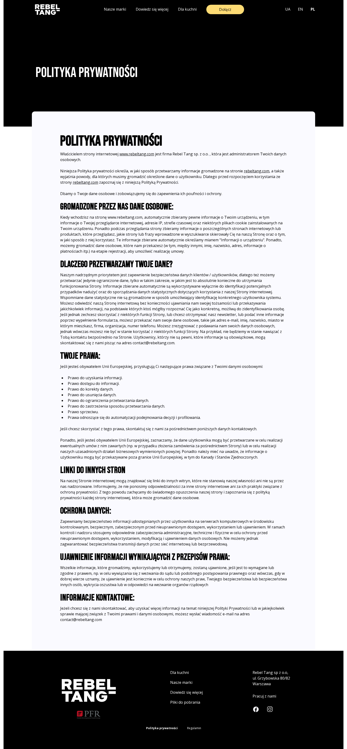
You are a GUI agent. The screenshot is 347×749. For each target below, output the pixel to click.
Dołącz (225, 9)
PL (313, 9)
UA (287, 9)
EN (300, 9)
